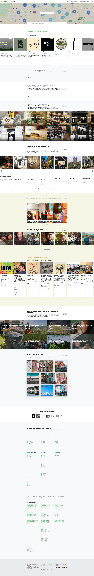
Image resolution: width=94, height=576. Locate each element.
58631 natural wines (51, 89)
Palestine (44, 475)
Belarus (57, 443)
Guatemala (30, 457)
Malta (56, 444)
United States (31, 454)
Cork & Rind (44, 51)
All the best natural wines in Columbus (64, 89)
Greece (35, 516)
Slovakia (48, 515)
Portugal (35, 514)
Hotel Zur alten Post (86, 178)
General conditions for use (46, 569)
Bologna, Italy (27, 135)
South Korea (44, 456)
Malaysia (44, 463)
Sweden (45, 506)
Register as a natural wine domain (47, 251)
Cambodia (44, 473)
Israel (43, 464)
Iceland (57, 435)
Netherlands (31, 443)
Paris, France (74, 120)
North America (31, 452)
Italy (35, 505)
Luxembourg (44, 449)
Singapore (46, 528)
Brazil (30, 478)
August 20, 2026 (51, 328)
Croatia (44, 441)
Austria (30, 444)
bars (41, 34)
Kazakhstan (44, 472)
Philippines (46, 537)
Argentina (34, 547)
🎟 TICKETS (4, 281)
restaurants (49, 34)
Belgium (35, 507)
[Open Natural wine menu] (75, 1)
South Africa (44, 478)
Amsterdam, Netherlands (5, 120)
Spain (35, 506)
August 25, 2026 (27, 328)
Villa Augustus (71, 178)
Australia (58, 454)
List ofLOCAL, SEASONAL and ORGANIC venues (64, 149)
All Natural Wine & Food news (65, 314)
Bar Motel (43, 179)
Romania (57, 440)
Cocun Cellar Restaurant (5, 176)
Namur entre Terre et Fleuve (55, 275)
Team (41, 569)
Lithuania (45, 516)
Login (92, 1)
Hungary (48, 507)
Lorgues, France (28, 120)
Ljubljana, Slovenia (75, 134)
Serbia (48, 513)
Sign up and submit (83, 1)
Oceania (58, 452)
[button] (1, 49)
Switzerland (30, 440)
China (44, 458)
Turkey (44, 467)
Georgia (44, 455)
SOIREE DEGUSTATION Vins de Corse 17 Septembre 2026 (68, 276)
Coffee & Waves (17, 179)
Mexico (30, 456)
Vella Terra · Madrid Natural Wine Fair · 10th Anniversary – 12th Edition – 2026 (28, 276)
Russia (44, 457)
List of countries (64, 355)
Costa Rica (30, 458)
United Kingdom (31, 442)
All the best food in (65, 72)
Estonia (59, 507)
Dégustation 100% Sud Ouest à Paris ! (41, 276)
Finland (44, 442)
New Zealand (58, 455)
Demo (84, 51)
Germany (30, 441)
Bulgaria (61, 505)
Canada (30, 455)
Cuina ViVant (30, 179)
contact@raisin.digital (44, 568)
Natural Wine (57, 564)
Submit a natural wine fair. (45, 567)
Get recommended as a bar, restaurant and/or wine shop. (47, 188)
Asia (43, 452)
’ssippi (29, 51)
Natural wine (73, 1)
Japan (44, 454)
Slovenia (48, 505)
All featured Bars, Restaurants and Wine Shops (65, 107)
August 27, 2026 (4, 328)
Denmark (35, 515)
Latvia (57, 441)
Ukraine (44, 444)
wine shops (44, 34)
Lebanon (44, 465)
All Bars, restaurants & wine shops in (59, 33)
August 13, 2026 (4, 342)
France (31, 435)
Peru (29, 482)
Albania (57, 442)
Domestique (4, 51)
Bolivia (30, 485)
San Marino (58, 515)
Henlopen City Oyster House (60, 52)
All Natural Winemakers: (63, 230)
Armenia (44, 466)
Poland (30, 449)
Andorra (58, 513)
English (88, 1)
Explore (68, 1)
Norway (44, 440)
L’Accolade (71, 51)
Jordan (44, 474)
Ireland (43, 443)
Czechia (44, 435)
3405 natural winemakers (36, 201)
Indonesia (44, 468)
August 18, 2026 (74, 328)
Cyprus (61, 506)
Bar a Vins (17, 51)
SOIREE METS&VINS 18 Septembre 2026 (82, 276)
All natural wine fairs (65, 258)
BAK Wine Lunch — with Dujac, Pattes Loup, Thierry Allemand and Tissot (15, 276)
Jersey (58, 516)
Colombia (30, 484)
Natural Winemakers (31, 502)
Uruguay (30, 483)
